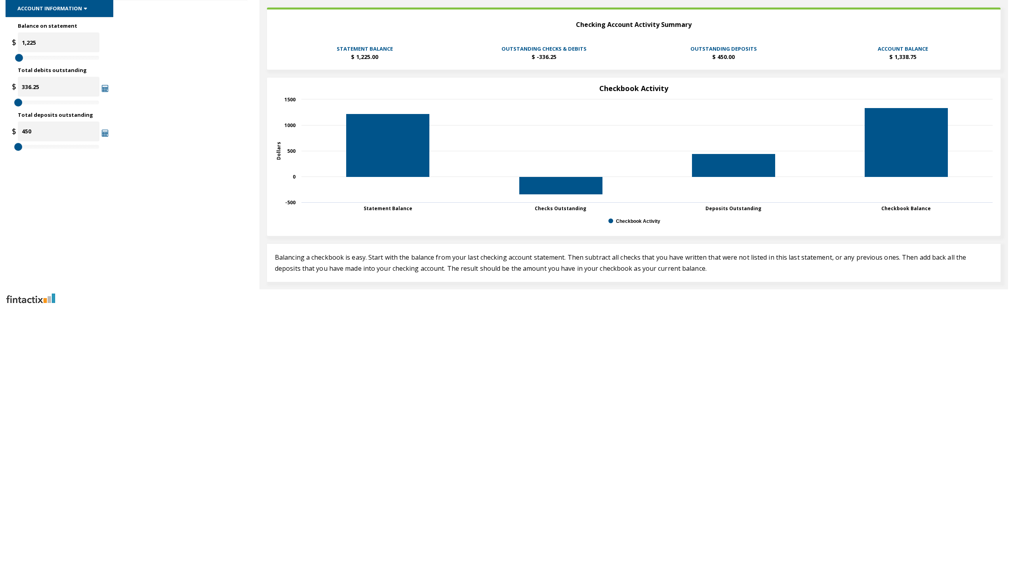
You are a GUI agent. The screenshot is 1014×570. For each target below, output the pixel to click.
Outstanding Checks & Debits (544, 48)
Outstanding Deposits (723, 48)
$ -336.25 (544, 57)
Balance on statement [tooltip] (47, 25)
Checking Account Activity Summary (634, 24)
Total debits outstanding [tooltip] (52, 70)
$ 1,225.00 (364, 57)
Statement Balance (365, 48)
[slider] (19, 58)
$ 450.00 (723, 57)
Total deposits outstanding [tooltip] (55, 114)
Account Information (49, 8)
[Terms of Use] (507, 298)
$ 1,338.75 (903, 57)
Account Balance (903, 48)
